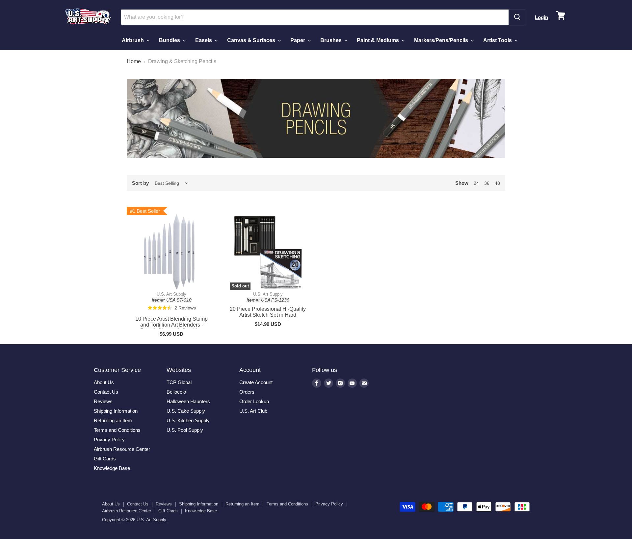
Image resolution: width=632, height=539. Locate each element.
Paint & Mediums (378, 40)
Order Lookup (254, 401)
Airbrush (133, 40)
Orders (246, 392)
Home (134, 61)
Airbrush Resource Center (122, 449)
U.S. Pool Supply (185, 430)
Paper (298, 40)
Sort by (140, 183)
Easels (204, 40)
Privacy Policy (109, 439)
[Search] (517, 17)
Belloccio (176, 392)
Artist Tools (498, 40)
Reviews (103, 401)
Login (541, 17)
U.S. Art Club (253, 411)
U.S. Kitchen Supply (188, 420)
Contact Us (106, 392)
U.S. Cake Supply (186, 411)
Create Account (256, 382)
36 (486, 183)
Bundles (170, 40)
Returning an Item (113, 420)
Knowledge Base (112, 468)
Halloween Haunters (188, 401)
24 (476, 183)
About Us (104, 382)
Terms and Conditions (117, 430)
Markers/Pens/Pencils (441, 40)
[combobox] (315, 17)
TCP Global (179, 382)
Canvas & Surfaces (251, 40)
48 (497, 183)
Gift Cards (105, 458)
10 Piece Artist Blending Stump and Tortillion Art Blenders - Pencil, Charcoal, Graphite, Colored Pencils (171, 327)
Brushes (331, 40)
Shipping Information (116, 411)
